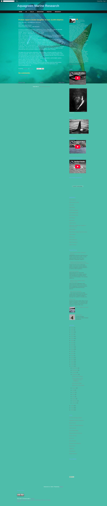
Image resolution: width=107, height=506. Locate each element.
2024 (72, 332)
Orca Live (71, 438)
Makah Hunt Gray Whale (78, 385)
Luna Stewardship (73, 430)
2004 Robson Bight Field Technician (78, 232)
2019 (72, 342)
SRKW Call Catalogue (77, 376)
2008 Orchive (72, 223)
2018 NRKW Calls (73, 212)
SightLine (71, 448)
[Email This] (37, 69)
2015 (72, 351)
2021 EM (71, 205)
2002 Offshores (73, 239)
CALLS (32, 11)
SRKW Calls (72, 299)
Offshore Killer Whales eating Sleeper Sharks (77, 281)
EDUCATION (40, 11)
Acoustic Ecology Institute (75, 417)
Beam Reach (72, 423)
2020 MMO (72, 207)
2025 (72, 330)
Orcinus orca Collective (75, 443)
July (73, 390)
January (74, 403)
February (74, 400)
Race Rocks (72, 446)
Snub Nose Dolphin (74, 271)
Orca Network (72, 440)
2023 (72, 334)
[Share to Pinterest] (43, 69)
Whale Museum (73, 453)
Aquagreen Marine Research (38, 6)
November (75, 370)
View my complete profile (75, 64)
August (74, 388)
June (73, 392)
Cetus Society (72, 428)
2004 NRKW (72, 234)
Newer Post (21, 82)
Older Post (61, 82)
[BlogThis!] (39, 69)
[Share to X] (40, 69)
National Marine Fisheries (75, 433)
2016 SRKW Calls (73, 215)
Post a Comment (24, 75)
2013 (72, 353)
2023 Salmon (72, 199)
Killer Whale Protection (75, 291)
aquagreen (81, 19)
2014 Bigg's (72, 217)
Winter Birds (79, 315)
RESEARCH (58, 11)
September (75, 374)
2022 (72, 336)
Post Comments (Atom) (44, 86)
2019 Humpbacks (73, 210)
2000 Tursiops (72, 244)
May (73, 394)
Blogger (61, 486)
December (75, 368)
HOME (20, 11)
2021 (72, 338)
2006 (72, 405)
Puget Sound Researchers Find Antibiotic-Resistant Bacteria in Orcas (79, 262)
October (74, 372)
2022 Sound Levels (74, 202)
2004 (72, 410)
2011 (72, 357)
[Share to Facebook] (42, 69)
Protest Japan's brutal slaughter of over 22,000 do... (77, 380)
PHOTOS (49, 11)
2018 (72, 344)
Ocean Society (73, 435)
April (73, 396)
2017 (72, 347)
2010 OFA (71, 220)
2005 (72, 407)
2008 (72, 364)
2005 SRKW (72, 229)
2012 (72, 355)
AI (26, 11)
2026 (72, 327)
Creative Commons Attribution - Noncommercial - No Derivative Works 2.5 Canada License (33, 500)
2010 (72, 359)
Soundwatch (72, 451)
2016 (72, 349)
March (74, 398)
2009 (72, 362)
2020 (72, 340)
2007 (72, 366)
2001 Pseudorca (73, 242)
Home (41, 82)
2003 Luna (72, 237)
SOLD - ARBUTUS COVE (82, 307)
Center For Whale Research (76, 425)
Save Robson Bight (77, 383)
